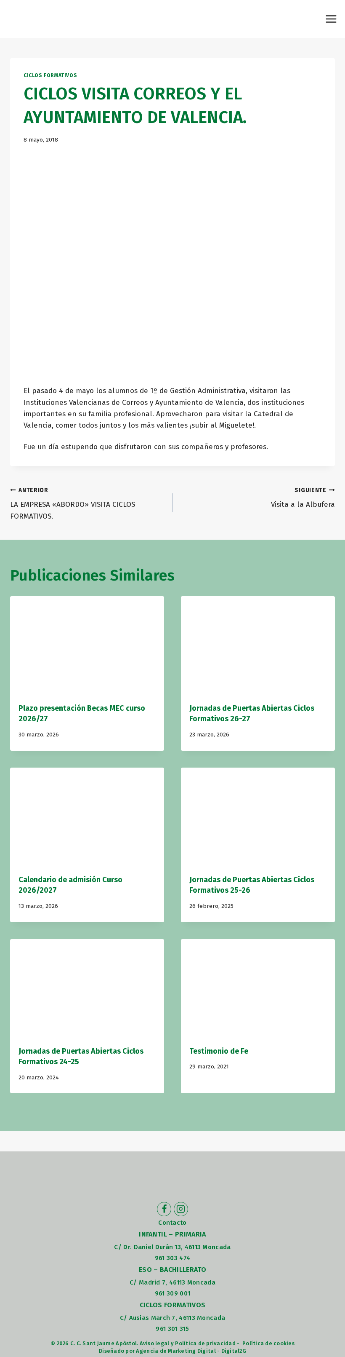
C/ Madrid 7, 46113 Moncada (172, 1282)
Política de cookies (268, 1343)
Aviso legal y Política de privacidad (188, 1343)
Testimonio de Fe (218, 1051)
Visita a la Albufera (303, 498)
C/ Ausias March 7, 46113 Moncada (173, 1318)
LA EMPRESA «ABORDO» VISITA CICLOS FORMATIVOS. (72, 504)
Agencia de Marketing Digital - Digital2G (191, 1351)
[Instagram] (181, 1209)
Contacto (172, 1222)
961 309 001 (172, 1293)
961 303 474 (172, 1258)
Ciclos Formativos (50, 75)
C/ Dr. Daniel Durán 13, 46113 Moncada (172, 1247)
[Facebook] (164, 1209)
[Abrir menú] (331, 18)
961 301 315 (172, 1329)
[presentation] (87, 647)
